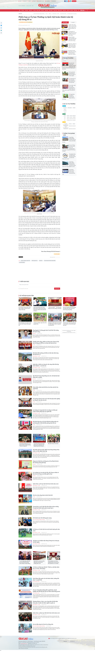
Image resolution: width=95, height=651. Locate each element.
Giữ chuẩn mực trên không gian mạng (42, 518)
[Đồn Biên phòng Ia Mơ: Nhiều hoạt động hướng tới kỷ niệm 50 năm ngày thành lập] (25, 453)
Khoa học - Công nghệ (57, 10)
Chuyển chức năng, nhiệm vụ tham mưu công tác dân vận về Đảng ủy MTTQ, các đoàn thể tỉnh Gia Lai (69, 27)
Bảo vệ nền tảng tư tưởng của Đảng (39, 13)
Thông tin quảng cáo (69, 134)
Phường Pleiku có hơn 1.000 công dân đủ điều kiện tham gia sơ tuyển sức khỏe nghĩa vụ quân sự (45, 602)
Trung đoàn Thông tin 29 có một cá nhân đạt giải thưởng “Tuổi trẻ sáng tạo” (25, 444)
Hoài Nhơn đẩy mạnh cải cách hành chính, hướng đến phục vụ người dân (46, 579)
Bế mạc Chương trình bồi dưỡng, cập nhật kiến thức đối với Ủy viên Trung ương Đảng (69, 39)
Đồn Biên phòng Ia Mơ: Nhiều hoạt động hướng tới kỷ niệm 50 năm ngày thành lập (46, 450)
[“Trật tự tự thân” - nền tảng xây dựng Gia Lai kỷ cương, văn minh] (55, 301)
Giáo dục (46, 10)
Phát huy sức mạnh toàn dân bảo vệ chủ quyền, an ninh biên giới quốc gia (69, 324)
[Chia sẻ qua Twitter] (1, 28)
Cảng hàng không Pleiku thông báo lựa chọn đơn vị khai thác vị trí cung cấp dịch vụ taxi (69, 164)
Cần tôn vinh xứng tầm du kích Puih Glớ (43, 495)
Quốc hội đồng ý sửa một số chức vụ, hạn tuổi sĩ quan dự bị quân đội (25, 324)
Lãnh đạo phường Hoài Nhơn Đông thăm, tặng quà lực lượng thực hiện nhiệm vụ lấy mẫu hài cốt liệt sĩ (39, 309)
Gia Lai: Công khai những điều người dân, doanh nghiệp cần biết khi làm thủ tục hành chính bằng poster (46, 590)
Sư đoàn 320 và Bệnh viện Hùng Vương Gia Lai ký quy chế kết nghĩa (46, 541)
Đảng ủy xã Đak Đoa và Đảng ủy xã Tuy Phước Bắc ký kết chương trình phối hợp (45, 462)
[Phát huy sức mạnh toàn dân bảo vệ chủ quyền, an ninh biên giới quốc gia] (69, 317)
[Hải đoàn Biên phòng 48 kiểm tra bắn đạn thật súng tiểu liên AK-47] (25, 356)
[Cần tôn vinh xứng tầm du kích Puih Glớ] (25, 498)
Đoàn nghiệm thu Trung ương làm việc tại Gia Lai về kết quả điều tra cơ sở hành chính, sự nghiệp (53, 562)
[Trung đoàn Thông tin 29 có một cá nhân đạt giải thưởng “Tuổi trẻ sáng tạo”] (25, 438)
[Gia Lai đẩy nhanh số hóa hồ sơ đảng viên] (25, 628)
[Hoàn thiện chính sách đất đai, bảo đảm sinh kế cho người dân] (25, 390)
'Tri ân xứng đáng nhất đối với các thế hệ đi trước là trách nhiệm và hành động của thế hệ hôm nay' (24, 562)
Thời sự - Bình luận (36, 10)
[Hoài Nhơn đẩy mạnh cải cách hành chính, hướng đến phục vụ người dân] (25, 582)
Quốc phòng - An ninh (55, 13)
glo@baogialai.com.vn (24, 643)
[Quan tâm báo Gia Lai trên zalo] (67, 1)
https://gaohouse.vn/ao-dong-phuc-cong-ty (68, 332)
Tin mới (72, 22)
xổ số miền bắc (64, 330)
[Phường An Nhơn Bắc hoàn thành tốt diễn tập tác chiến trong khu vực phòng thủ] (55, 317)
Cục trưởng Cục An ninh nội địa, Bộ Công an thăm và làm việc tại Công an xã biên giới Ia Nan (46, 473)
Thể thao (75, 10)
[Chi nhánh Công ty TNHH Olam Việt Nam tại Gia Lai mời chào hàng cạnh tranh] (65, 155)
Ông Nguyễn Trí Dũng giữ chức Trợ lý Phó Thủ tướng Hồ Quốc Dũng (72, 33)
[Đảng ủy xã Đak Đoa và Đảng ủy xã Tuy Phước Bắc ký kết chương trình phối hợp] (25, 464)
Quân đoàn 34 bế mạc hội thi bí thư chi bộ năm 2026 (45, 483)
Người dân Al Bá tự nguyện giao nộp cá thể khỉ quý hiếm (72, 80)
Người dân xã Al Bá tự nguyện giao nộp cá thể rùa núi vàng (68, 97)
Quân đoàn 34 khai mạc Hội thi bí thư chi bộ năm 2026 (46, 613)
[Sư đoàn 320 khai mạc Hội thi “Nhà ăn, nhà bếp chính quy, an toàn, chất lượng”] (25, 570)
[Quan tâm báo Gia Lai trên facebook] (65, 1)
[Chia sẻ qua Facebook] (1, 23)
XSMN (74, 330)
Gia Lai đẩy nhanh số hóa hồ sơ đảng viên (43, 624)
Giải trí (68, 10)
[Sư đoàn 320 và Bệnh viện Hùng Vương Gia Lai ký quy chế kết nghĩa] (25, 544)
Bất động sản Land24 (70, 330)
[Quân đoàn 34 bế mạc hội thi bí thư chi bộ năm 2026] (25, 487)
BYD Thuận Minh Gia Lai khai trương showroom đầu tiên (68, 172)
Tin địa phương (68, 58)
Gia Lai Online (26, 638)
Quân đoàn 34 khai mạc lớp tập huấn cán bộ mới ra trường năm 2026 (39, 562)
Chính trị (30, 10)
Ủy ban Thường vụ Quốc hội (25, 260)
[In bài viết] (1, 33)
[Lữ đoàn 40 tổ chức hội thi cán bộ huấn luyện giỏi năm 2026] (25, 533)
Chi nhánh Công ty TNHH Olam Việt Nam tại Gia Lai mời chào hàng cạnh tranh (69, 156)
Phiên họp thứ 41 (34, 260)
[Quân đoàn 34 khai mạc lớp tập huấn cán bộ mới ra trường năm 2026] (39, 555)
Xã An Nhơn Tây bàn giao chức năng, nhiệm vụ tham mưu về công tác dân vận (25, 308)
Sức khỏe (50, 10)
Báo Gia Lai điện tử (47, 6)
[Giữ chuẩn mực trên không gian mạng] (25, 521)
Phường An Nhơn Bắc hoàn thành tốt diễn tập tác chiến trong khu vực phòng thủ (55, 324)
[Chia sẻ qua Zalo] (1, 25)
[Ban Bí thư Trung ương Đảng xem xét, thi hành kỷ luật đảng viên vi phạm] (65, 52)
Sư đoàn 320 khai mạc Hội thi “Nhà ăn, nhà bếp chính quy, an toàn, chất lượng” (46, 567)
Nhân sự (50, 13)
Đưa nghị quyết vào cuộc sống (71, 13)
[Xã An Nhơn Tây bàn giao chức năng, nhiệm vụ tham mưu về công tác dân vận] (25, 301)
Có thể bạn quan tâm (26, 295)
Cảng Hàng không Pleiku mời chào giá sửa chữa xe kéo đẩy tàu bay (69, 140)
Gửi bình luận (57, 288)
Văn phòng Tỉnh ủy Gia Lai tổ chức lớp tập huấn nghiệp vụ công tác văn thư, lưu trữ (46, 399)
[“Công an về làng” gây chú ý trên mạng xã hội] (40, 317)
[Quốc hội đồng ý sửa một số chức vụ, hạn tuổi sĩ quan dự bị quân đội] (25, 317)
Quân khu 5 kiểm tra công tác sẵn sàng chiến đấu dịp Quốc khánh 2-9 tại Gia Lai (69, 46)
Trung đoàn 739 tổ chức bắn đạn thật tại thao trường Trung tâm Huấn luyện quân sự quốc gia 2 (46, 507)
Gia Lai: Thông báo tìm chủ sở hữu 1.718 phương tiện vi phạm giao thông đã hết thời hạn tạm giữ (68, 148)
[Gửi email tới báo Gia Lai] (70, 1)
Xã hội (71, 10)
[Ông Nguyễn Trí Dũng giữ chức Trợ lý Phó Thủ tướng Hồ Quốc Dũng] (65, 33)
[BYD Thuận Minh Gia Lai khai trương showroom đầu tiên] (65, 171)
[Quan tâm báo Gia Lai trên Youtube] (68, 1)
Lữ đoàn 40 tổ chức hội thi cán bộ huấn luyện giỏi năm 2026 (46, 530)
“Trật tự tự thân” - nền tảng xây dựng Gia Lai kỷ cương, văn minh (54, 308)
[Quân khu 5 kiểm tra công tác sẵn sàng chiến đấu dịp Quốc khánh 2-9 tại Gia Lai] (65, 45)
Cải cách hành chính (63, 13)
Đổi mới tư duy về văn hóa (53, 443)
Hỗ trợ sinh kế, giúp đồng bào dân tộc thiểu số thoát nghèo (72, 74)
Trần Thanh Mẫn (21, 262)
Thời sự (22, 10)
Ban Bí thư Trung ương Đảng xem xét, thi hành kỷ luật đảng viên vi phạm (72, 52)
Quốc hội (40, 260)
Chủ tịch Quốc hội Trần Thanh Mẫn (49, 260)
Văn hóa (64, 10)
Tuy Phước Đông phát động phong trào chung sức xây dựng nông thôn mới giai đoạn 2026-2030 (39, 445)
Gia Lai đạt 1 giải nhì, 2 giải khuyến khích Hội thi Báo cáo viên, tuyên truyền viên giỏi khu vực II (68, 88)
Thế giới (26, 10)
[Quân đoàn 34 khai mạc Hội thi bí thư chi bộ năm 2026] (25, 616)
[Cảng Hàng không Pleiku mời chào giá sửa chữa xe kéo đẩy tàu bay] (65, 139)
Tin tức (47, 13)
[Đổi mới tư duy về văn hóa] (53, 438)
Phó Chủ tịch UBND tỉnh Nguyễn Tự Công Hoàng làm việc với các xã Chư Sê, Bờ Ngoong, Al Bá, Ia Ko (69, 66)
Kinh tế (42, 10)
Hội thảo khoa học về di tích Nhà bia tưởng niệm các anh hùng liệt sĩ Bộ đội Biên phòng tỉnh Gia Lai (45, 422)
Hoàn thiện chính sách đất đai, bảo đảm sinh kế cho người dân (45, 388)
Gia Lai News (83, 10)
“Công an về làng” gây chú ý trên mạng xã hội (40, 323)
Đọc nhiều (65, 22)
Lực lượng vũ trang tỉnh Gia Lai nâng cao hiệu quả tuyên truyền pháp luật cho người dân (45, 410)
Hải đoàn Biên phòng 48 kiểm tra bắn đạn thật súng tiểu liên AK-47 (45, 353)
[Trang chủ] (20, 10)
